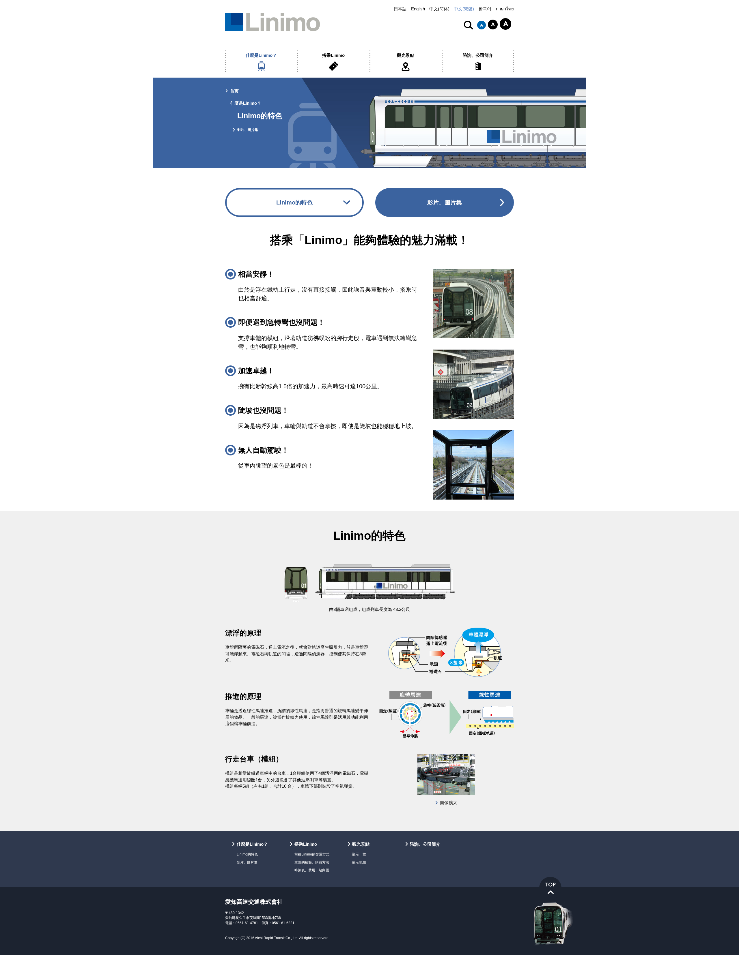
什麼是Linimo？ (261, 55)
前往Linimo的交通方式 (311, 854)
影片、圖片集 (247, 130)
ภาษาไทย (505, 8)
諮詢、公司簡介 (478, 55)
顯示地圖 (359, 862)
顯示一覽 (359, 854)
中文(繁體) (464, 8)
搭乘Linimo (333, 55)
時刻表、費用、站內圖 (311, 870)
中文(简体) (439, 8)
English (418, 8)
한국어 (484, 8)
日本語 (400, 8)
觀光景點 (405, 55)
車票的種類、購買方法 (311, 862)
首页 (234, 91)
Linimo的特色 (294, 202)
